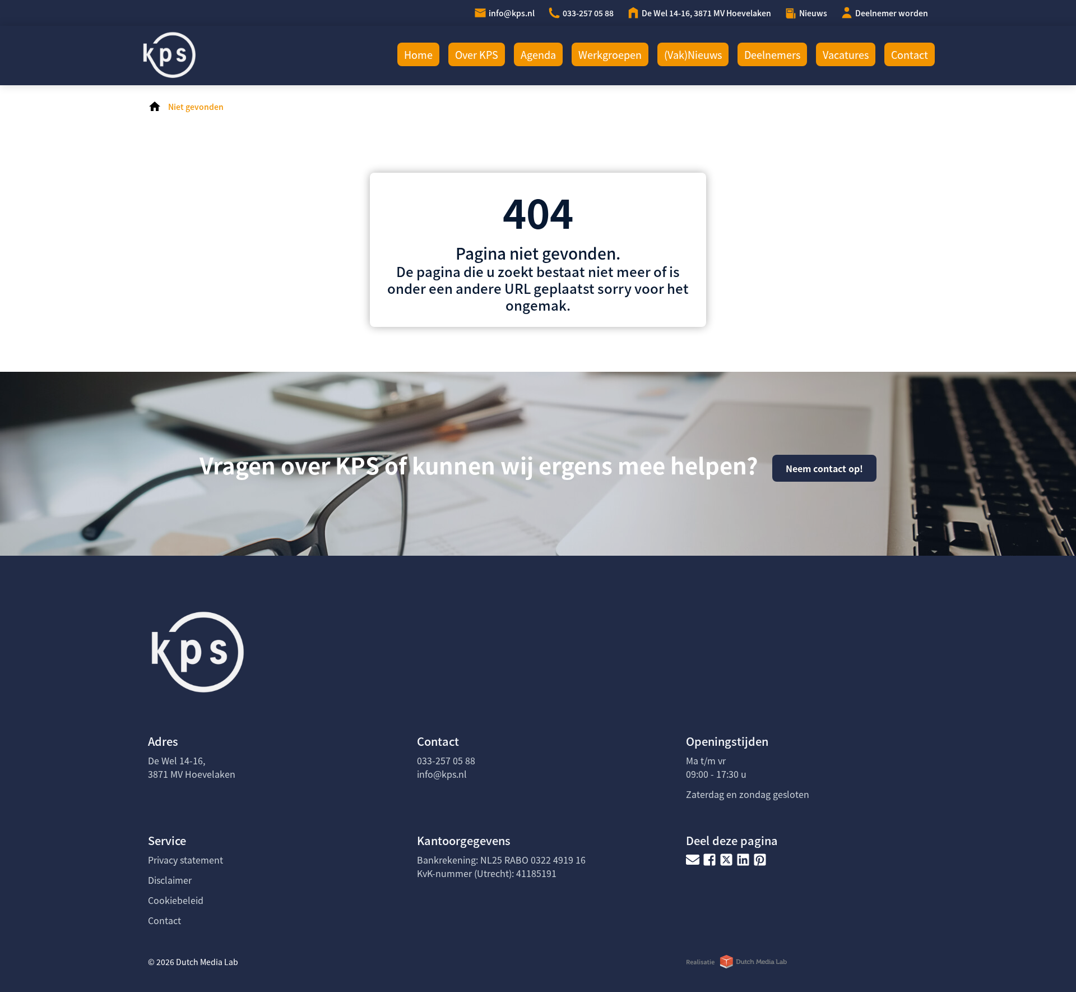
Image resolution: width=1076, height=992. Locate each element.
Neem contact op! (824, 468)
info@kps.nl (512, 13)
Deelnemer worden (891, 13)
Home (418, 54)
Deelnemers (772, 54)
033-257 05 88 (588, 13)
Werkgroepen (610, 54)
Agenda (538, 54)
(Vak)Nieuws (693, 54)
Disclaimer (170, 880)
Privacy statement (185, 859)
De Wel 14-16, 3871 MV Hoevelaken (706, 13)
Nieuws (813, 13)
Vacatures (846, 54)
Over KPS (476, 54)
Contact (909, 54)
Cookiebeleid (175, 900)
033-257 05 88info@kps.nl (446, 767)
